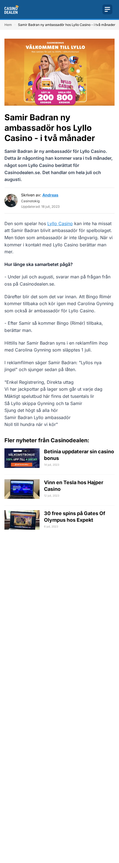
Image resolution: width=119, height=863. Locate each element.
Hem (8, 25)
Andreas (50, 195)
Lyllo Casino (60, 223)
